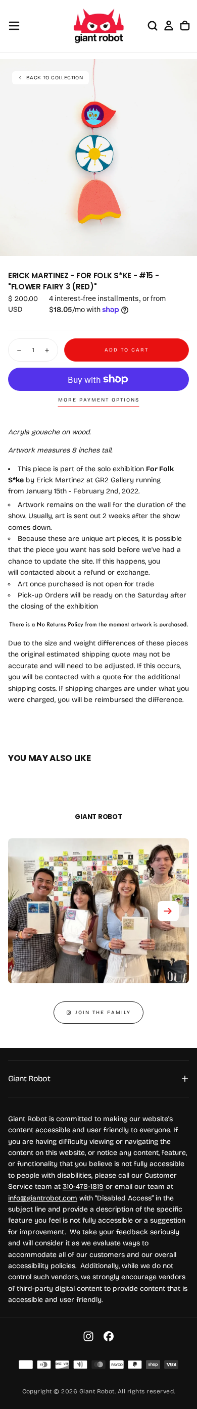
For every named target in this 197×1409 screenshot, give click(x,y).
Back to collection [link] (54, 77)
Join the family (103, 1013)
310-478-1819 (83, 1186)
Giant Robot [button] (29, 1078)
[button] (14, 26)
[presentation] (184, 243)
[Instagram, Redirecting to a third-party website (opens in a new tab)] (88, 1336)
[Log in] (169, 26)
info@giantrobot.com (42, 1198)
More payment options (98, 400)
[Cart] (185, 26)
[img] (26, 1364)
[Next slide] (168, 911)
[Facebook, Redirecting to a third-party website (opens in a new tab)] (109, 1336)
